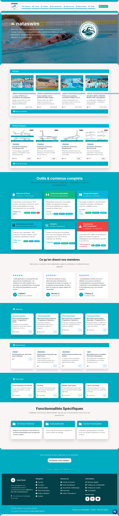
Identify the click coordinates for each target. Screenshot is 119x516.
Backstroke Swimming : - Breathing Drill (70, 147)
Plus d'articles (21, 111)
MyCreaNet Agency (38, 511)
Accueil (40, 482)
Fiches (37, 6)
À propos (41, 485)
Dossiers (27, 6)
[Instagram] (92, 499)
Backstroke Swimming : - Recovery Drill (95, 147)
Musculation (82, 6)
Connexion (104, 6)
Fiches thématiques (68, 485)
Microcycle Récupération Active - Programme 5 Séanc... (20, 320)
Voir (30, 331)
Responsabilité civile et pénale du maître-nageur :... (46, 96)
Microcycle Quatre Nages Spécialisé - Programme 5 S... (96, 319)
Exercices (19, 379)
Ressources (70, 6)
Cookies (93, 510)
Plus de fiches (21, 164)
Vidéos (45, 6)
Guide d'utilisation (43, 493)
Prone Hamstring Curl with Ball (22, 385)
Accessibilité (91, 490)
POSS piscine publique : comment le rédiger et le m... (71, 96)
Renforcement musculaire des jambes (72, 355)
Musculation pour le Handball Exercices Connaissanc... (96, 355)
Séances (19, 309)
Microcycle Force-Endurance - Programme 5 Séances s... (46, 319)
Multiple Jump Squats (69, 385)
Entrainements (57, 6)
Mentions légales (93, 482)
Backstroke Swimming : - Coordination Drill (20, 147)
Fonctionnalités (43, 488)
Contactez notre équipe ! (59, 460)
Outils (93, 6)
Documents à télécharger (71, 488)
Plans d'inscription (44, 490)
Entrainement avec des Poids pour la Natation (21, 355)
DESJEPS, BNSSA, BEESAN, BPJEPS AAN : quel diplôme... (96, 96)
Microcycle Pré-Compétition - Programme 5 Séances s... (72, 319)
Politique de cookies (94, 488)
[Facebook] (87, 499)
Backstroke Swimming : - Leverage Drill (45, 147)
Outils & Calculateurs (69, 493)
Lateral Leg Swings (93, 385)
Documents (20, 345)
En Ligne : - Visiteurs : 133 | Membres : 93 (59, 469)
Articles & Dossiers (69, 482)
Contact (40, 496)
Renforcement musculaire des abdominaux (47, 355)
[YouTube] (97, 499)
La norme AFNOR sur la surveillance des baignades (21, 96)
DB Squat (40, 385)
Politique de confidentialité (96, 485)
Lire (29, 158)
